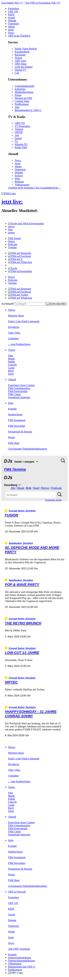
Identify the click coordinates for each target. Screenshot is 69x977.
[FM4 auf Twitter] (18, 294)
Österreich (13, 23)
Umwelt (12, 364)
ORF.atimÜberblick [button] (19, 35)
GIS (17, 72)
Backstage (20, 54)
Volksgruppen (22, 184)
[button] (26, 223)
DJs (28, 488)
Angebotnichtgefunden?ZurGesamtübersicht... (34, 187)
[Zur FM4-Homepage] (8, 193)
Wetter (11, 26)
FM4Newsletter (16, 425)
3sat (17, 135)
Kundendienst (22, 51)
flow (10, 229)
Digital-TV (20, 69)
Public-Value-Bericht (26, 48)
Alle (13, 488)
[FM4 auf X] (15, 259)
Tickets (18, 57)
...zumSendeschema (19, 344)
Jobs (17, 107)
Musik (11, 358)
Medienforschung (24, 92)
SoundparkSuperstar (19, 397)
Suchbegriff (7, 303)
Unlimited (13, 338)
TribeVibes (14, 332)
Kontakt (12, 408)
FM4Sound (14, 238)
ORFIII (19, 132)
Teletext (19, 129)
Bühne (45, 488)
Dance (11, 241)
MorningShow (16, 315)
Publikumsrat (22, 104)
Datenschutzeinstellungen (21, 960)
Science (19, 175)
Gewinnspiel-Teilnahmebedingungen (27, 448)
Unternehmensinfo (24, 86)
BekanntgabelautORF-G (21, 966)
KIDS (11, 14)
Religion (19, 181)
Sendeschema (15, 414)
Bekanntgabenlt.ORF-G (28, 110)
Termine (12, 247)
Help (17, 178)
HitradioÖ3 (21, 144)
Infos (10, 403)
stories (11, 232)
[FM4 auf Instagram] (19, 253)
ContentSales (22, 101)
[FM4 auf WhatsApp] (20, 262)
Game (11, 367)
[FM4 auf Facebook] (19, 256)
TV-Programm (22, 126)
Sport (11, 29)
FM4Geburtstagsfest (19, 388)
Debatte (12, 20)
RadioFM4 (21, 147)
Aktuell (12, 379)
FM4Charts (14, 394)
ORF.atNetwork (17, 891)
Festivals (56, 488)
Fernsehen (13, 8)
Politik (11, 361)
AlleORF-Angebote (19, 948)
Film (10, 355)
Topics (11, 349)
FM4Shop (13, 443)
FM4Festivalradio (17, 391)
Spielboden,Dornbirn (21, 543)
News (11, 32)
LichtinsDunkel (23, 66)
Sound (11, 17)
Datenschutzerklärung (19, 957)
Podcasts (12, 244)
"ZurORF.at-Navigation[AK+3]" (42, 2)
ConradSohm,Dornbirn (22, 511)
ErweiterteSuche (53, 500)
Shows (11, 309)
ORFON (13, 11)
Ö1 (16, 141)
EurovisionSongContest (21, 385)
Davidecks (13, 327)
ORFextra (20, 60)
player (11, 226)
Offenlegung (14, 963)
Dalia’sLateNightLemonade (23, 321)
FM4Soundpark (16, 420)
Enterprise (20, 89)
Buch (11, 370)
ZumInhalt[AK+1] (11, 2)
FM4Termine (15, 469)
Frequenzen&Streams (20, 431)
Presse (18, 95)
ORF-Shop (20, 63)
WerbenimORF (23, 98)
